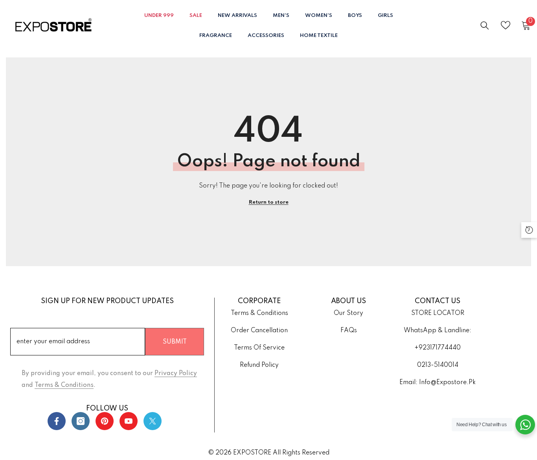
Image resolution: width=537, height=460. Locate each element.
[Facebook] (57, 421)
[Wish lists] (505, 25)
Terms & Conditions (64, 385)
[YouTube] (129, 421)
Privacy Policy (175, 373)
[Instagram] (81, 421)
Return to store (269, 202)
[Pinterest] (105, 421)
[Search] (485, 25)
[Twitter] (152, 421)
